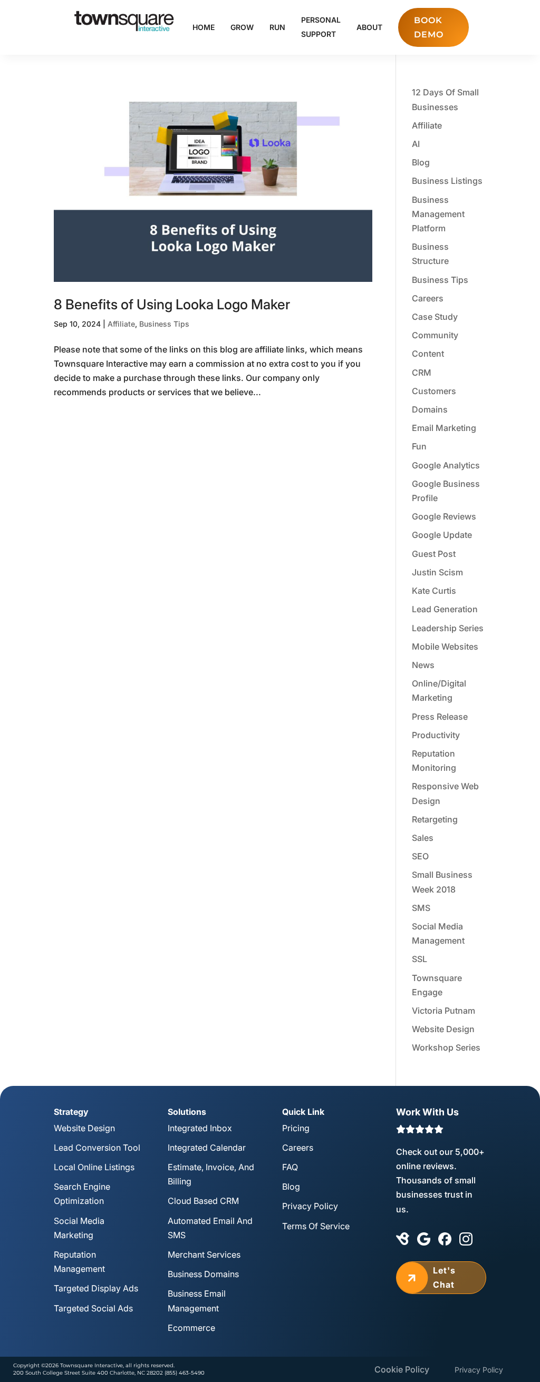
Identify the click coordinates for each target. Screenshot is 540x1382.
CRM (421, 372)
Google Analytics (446, 465)
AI (416, 144)
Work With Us (427, 1112)
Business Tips (164, 323)
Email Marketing (444, 428)
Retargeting (435, 819)
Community (435, 335)
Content (428, 353)
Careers (427, 298)
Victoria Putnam (443, 1010)
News (423, 665)
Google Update (442, 535)
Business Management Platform (438, 213)
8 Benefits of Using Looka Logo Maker (172, 304)
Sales (422, 837)
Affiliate (121, 323)
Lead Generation (445, 609)
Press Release (440, 716)
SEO (420, 856)
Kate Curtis (434, 590)
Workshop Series (446, 1047)
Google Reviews (444, 516)
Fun (419, 446)
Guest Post (434, 553)
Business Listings (447, 180)
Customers (434, 391)
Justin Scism (437, 572)
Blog (421, 162)
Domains (430, 409)
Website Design (443, 1029)
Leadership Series (448, 628)
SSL (419, 959)
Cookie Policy (401, 1369)
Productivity (436, 735)
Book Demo (428, 27)
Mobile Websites (445, 646)
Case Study (435, 316)
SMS (421, 908)
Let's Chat (430, 1277)
